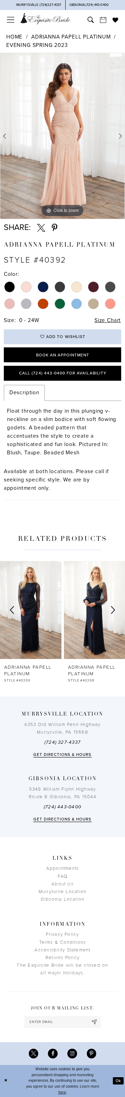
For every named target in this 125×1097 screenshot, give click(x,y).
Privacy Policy (62, 934)
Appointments (62, 868)
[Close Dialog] (5, 1081)
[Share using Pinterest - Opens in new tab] (54, 228)
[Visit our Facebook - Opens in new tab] (53, 1053)
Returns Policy (62, 957)
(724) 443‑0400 (62, 807)
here (62, 1092)
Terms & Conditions (62, 942)
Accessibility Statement (62, 950)
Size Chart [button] (107, 320)
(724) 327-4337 (62, 742)
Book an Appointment (63, 355)
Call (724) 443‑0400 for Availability (62, 373)
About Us (62, 884)
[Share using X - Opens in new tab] (41, 228)
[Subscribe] (94, 1022)
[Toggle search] (90, 19)
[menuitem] (10, 19)
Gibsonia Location (63, 899)
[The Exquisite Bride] (45, 19)
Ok (118, 1081)
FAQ (63, 876)
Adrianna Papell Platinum (71, 37)
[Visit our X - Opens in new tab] (34, 1053)
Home (14, 37)
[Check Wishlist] (115, 19)
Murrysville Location (62, 891)
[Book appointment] (103, 19)
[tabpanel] (62, 136)
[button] (10, 19)
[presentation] (32, 610)
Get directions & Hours (62, 754)
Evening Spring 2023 (37, 45)
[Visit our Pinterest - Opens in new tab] (92, 1053)
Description (24, 392)
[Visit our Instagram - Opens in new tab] (72, 1053)
